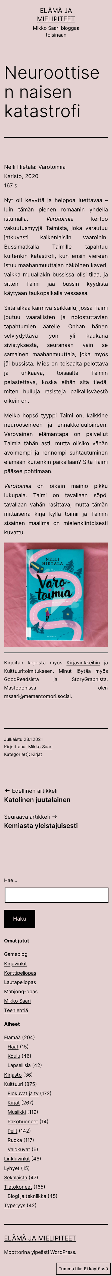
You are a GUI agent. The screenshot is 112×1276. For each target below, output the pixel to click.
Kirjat (36, 754)
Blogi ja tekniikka (27, 1196)
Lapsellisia (19, 1065)
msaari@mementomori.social (37, 696)
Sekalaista (15, 1177)
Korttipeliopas (20, 973)
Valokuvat (19, 1149)
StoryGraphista (89, 679)
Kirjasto (13, 1075)
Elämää (12, 1037)
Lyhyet (12, 1168)
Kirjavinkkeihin (83, 662)
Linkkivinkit (17, 1159)
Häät (13, 1047)
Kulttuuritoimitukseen (28, 671)
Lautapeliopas (20, 982)
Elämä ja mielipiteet (40, 1238)
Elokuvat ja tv (23, 1093)
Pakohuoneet (23, 1121)
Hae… (10, 880)
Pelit (12, 1131)
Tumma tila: (71, 1268)
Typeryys (14, 1205)
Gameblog (15, 954)
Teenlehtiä (16, 1010)
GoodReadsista (21, 679)
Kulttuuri (13, 1084)
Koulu (14, 1056)
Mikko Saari (40, 746)
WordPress (62, 1252)
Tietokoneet (18, 1187)
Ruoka (15, 1140)
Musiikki (17, 1112)
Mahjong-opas (21, 991)
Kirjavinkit (15, 963)
